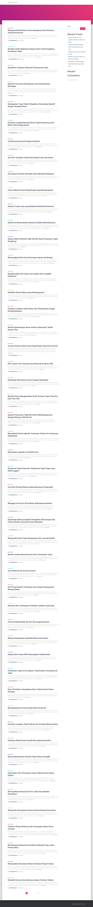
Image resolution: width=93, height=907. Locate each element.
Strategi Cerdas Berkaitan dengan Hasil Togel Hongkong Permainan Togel (75, 47)
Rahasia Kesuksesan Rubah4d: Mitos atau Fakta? (28, 638)
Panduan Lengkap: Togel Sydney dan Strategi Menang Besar (33, 724)
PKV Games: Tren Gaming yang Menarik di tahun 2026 (30, 364)
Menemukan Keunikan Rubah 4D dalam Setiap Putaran (31, 864)
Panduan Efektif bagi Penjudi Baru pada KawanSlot (29, 740)
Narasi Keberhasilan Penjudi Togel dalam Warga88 (29, 757)
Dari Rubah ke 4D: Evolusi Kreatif (21, 571)
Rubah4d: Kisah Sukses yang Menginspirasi (26, 292)
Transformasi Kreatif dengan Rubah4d (24, 141)
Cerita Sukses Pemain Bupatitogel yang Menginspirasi (30, 190)
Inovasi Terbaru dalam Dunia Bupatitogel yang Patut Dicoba (33, 346)
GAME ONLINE (10, 28)
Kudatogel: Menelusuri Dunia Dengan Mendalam (28, 380)
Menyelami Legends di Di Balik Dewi (23, 452)
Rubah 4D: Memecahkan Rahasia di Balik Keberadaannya (31, 222)
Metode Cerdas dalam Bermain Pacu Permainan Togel (30, 554)
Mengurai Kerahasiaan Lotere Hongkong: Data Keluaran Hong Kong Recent (76, 40)
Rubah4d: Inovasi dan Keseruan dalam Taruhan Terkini (31, 880)
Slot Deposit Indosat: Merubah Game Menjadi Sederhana (31, 174)
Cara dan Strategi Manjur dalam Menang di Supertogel (30, 487)
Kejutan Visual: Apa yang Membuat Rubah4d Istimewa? (31, 206)
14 (34, 893)
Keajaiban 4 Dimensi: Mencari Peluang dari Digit (28, 67)
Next (38, 893)
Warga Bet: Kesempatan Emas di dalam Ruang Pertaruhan (32, 810)
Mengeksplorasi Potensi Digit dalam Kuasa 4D (27, 708)
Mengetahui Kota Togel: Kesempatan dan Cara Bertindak (31, 538)
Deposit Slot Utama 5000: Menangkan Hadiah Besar (29, 654)
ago (21, 40)
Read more (34, 38)
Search (69, 26)
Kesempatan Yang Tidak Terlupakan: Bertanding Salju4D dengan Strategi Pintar (76, 64)
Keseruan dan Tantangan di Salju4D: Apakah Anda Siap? (31, 605)
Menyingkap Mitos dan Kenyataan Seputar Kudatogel (30, 257)
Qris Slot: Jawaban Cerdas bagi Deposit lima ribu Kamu (30, 157)
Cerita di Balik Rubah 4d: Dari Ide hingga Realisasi (28, 622)
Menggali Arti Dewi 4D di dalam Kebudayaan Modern (30, 503)
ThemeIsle (83, 904)
